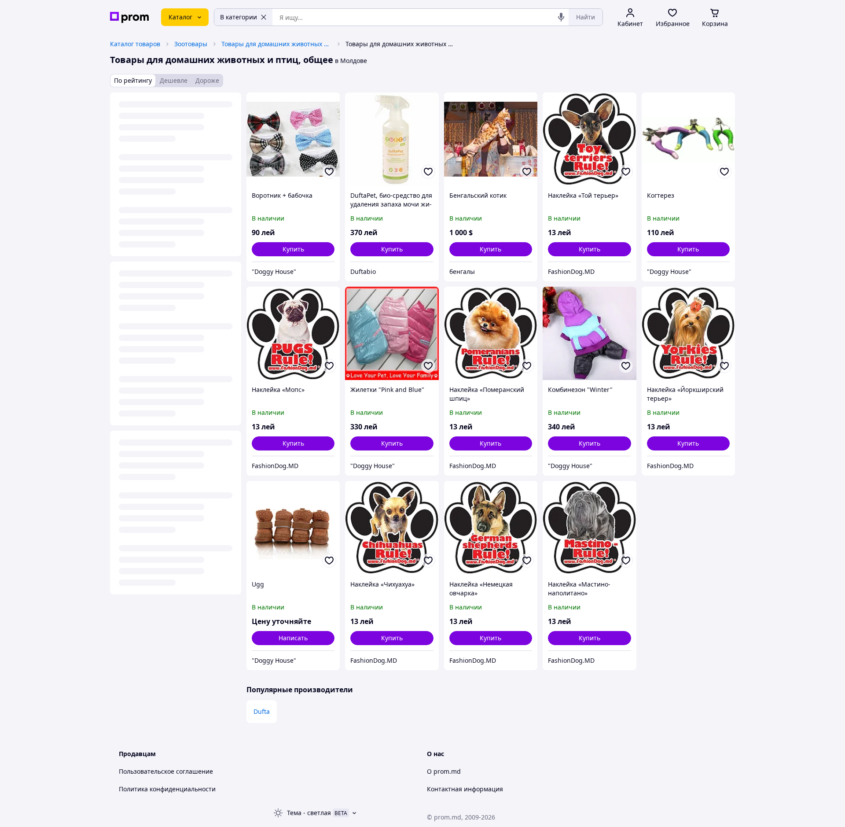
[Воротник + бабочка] (293, 139)
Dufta (262, 711)
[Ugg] (293, 527)
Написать (293, 638)
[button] (293, 249)
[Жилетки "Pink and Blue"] (391, 333)
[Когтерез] (688, 139)
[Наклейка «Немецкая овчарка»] (490, 527)
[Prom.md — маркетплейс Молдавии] (129, 17)
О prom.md (444, 771)
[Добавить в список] (329, 172)
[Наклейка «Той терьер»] (589, 139)
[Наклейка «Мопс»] (293, 333)
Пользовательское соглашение (166, 771)
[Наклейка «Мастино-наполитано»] (589, 527)
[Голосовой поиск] (561, 17)
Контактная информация (465, 789)
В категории (238, 17)
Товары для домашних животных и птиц (276, 44)
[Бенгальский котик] (490, 139)
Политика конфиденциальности (167, 789)
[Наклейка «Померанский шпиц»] (490, 333)
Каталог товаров (135, 44)
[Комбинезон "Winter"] (589, 333)
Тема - (309, 813)
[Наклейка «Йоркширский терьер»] (688, 333)
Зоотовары (190, 44)
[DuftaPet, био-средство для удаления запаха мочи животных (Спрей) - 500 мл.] (391, 139)
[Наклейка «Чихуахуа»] (391, 527)
